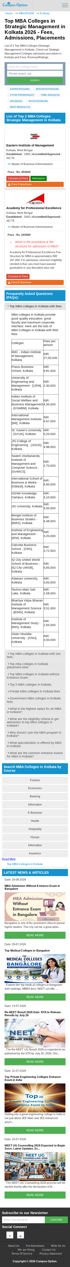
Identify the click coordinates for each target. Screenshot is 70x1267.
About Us (13, 1245)
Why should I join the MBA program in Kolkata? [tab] (34, 734)
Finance (35, 780)
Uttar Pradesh (22, 95)
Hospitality (35, 829)
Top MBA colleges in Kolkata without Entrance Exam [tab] (33, 675)
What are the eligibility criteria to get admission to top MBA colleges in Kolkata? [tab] (33, 722)
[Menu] (65, 5)
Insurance (35, 853)
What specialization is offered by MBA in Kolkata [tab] (34, 744)
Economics (35, 788)
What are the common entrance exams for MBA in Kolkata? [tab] (35, 754)
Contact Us (49, 1249)
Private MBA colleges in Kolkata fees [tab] (35, 691)
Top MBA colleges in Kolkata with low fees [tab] (34, 655)
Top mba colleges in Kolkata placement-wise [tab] (27, 665)
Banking (35, 796)
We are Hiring (26, 1249)
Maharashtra (47, 89)
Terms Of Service (21, 1253)
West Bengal (20, 107)
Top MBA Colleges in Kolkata (25, 864)
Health (35, 820)
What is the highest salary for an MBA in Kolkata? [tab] (34, 710)
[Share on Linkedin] (20, 1236)
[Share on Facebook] (10, 1236)
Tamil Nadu (50, 95)
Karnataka (19, 89)
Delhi (16, 101)
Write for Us (58, 1245)
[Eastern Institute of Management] (35, 136)
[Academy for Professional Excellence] (35, 199)
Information (35, 804)
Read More (9, 859)
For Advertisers (35, 1245)
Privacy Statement (51, 1253)
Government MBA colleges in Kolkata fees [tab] (34, 700)
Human (35, 837)
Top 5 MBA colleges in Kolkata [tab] (30, 684)
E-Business (35, 812)
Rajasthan (38, 101)
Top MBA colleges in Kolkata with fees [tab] (36, 306)
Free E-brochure (21, 184)
